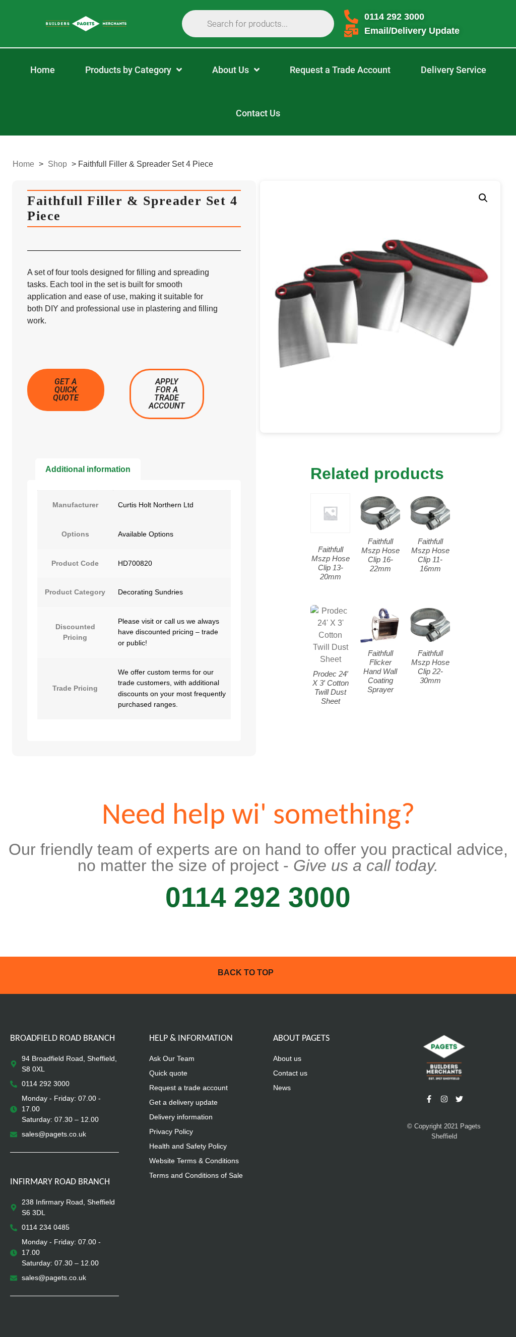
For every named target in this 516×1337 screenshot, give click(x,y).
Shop (57, 164)
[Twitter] (459, 1098)
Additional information (88, 469)
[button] (483, 198)
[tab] (88, 469)
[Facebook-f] (428, 1098)
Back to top (246, 972)
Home (23, 164)
